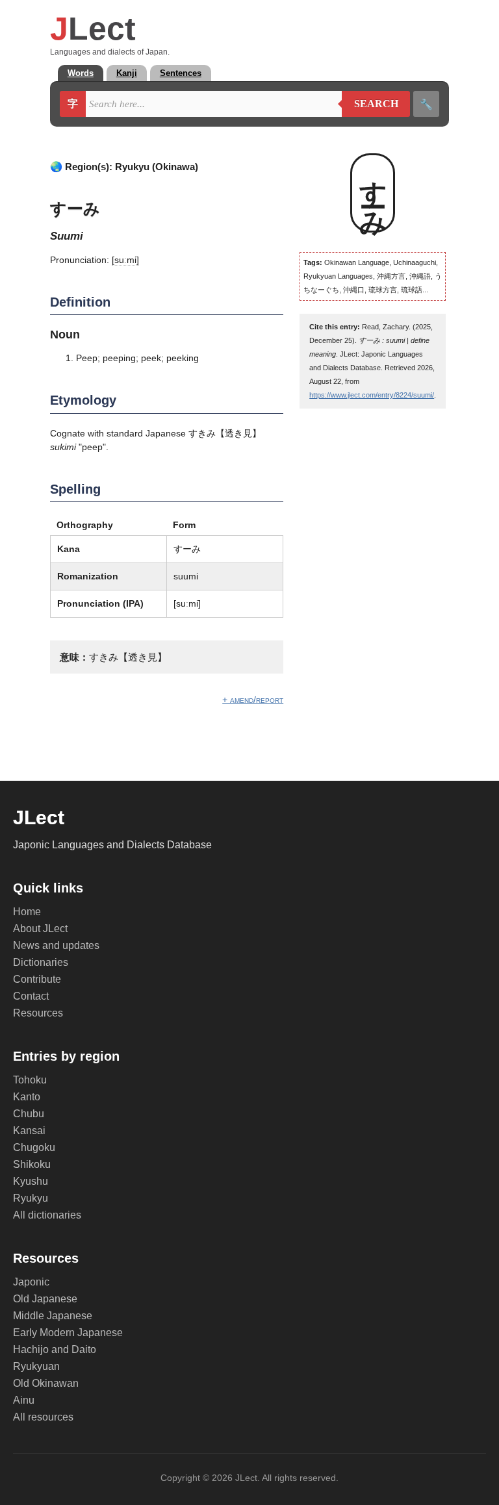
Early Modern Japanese (68, 1332)
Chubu (28, 1113)
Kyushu (30, 1181)
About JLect (40, 928)
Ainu (23, 1400)
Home (27, 911)
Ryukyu (30, 1198)
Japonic (31, 1281)
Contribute (37, 979)
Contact (31, 996)
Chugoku (34, 1147)
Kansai (29, 1130)
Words (81, 73)
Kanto (26, 1096)
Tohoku (30, 1079)
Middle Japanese (52, 1315)
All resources (43, 1417)
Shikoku (32, 1164)
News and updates (56, 945)
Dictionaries (40, 962)
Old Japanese (45, 1298)
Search (370, 104)
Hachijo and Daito (54, 1349)
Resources (38, 1012)
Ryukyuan (36, 1366)
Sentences (180, 73)
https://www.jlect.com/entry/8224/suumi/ (371, 395)
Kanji (126, 73)
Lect (93, 28)
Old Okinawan (46, 1383)
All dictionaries (47, 1214)
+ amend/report (252, 699)
